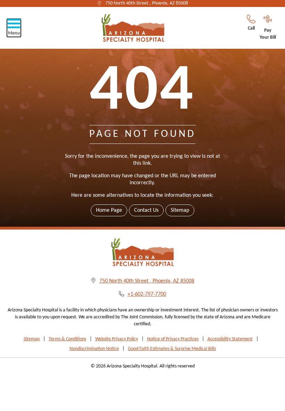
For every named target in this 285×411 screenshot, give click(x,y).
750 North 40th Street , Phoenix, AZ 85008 (146, 3)
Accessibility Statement (230, 339)
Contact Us (146, 210)
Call (251, 28)
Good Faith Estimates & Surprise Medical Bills (172, 348)
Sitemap (180, 210)
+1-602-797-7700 (147, 294)
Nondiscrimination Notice (94, 348)
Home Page (109, 210)
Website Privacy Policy (116, 339)
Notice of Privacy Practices (172, 339)
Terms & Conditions (67, 339)
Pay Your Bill (268, 34)
